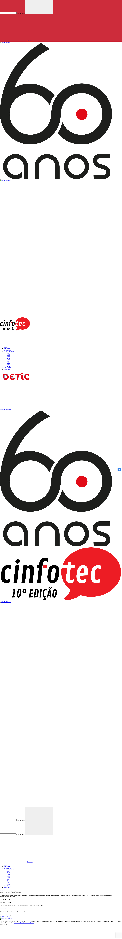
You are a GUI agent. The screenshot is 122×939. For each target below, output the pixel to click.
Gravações (7, 369)
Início (1, 890)
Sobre (5, 347)
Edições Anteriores (9, 351)
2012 (8, 366)
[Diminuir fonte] (40, 27)
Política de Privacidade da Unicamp (24, 923)
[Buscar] (13, 806)
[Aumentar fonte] (13, 27)
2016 (8, 359)
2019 (8, 355)
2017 (8, 358)
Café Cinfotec (7, 367)
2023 (8, 353)
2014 (8, 363)
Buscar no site (21, 13)
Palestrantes (7, 348)
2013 (8, 364)
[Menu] (13, 408)
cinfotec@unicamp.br (6, 909)
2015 (8, 361)
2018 (8, 356)
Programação (7, 350)
